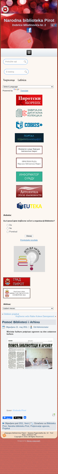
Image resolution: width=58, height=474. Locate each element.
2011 (21, 423)
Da (10, 225)
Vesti (26, 423)
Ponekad (13, 231)
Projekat (6, 428)
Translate (24, 91)
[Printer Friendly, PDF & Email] (54, 414)
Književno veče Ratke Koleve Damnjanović (35, 316)
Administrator (42, 327)
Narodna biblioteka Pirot (29, 20)
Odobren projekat (11, 314)
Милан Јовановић (33, 441)
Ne (10, 228)
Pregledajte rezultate (29, 240)
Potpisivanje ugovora (39, 426)
